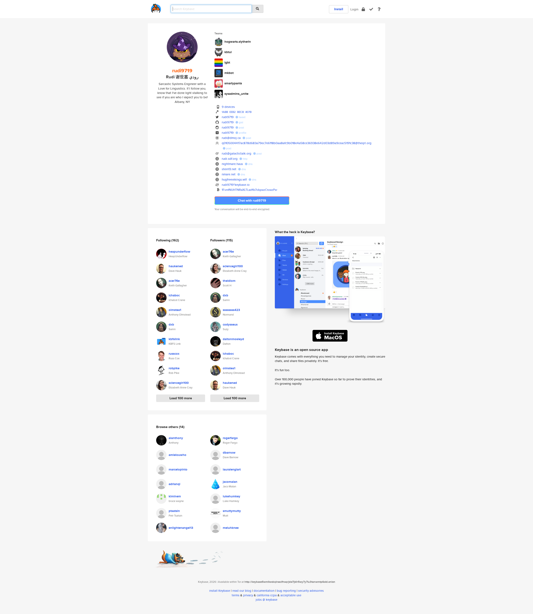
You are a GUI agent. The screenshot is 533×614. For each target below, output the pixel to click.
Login (354, 9)
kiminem (175, 496)
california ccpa (267, 595)
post (241, 128)
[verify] (371, 9)
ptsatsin (174, 511)
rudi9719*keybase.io (236, 184)
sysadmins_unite (236, 93)
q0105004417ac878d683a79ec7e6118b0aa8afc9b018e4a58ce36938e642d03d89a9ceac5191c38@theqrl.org (296, 143)
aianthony (176, 438)
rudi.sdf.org (230, 158)
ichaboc (174, 295)
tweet (241, 117)
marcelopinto (178, 469)
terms (235, 595)
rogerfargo (230, 438)
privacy (248, 595)
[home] (156, 7)
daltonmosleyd (233, 339)
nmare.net (228, 174)
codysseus (230, 324)
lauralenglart (232, 469)
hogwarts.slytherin (237, 41)
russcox (174, 353)
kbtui (228, 52)
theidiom (229, 280)
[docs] (379, 9)
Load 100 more (180, 398)
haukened (176, 266)
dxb (171, 324)
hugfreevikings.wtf (234, 179)
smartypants (233, 83)
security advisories (311, 590)
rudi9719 (228, 117)
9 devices (228, 107)
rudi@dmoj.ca (231, 138)
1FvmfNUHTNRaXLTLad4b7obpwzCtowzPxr (249, 190)
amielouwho (177, 455)
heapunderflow (179, 251)
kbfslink (174, 339)
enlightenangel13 (181, 527)
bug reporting (286, 590)
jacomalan (230, 481)
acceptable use (290, 595)
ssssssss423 (231, 310)
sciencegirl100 (179, 383)
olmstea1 (175, 310)
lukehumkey (231, 496)
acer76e (174, 280)
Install (338, 9)
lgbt (227, 62)
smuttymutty (232, 511)
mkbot (229, 73)
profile (242, 133)
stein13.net (229, 169)
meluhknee (231, 527)
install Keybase (219, 590)
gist (240, 122)
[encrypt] (363, 9)
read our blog (241, 590)
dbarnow (229, 452)
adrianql (174, 484)
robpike (174, 368)
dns (250, 164)
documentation (264, 590)
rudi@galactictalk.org (236, 153)
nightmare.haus (232, 164)
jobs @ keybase (266, 599)
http (245, 159)
